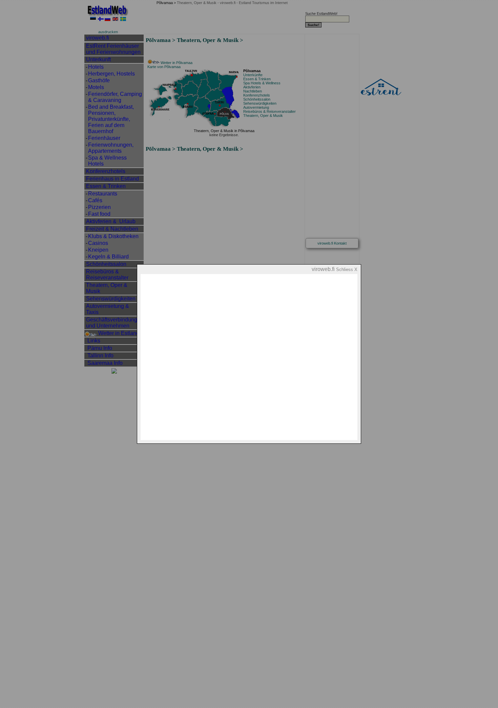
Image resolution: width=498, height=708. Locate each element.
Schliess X (346, 269)
